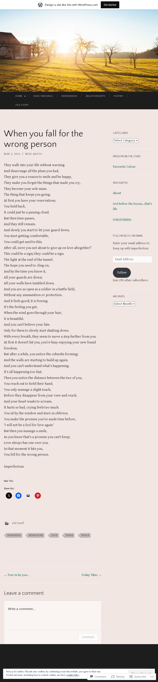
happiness (14, 535)
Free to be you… (16, 575)
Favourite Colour (124, 167)
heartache (36, 535)
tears (69, 535)
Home (19, 96)
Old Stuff (22, 105)
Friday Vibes (92, 575)
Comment (88, 637)
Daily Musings (43, 96)
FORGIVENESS (122, 220)
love (54, 535)
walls (85, 535)
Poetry (118, 96)
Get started (110, 4)
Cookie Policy (72, 675)
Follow (121, 272)
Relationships (95, 96)
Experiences (69, 96)
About (117, 193)
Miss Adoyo (33, 153)
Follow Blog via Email (128, 235)
